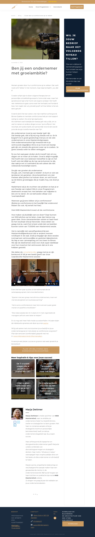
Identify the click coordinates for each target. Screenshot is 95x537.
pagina (45, 323)
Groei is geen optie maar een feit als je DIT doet (23, 389)
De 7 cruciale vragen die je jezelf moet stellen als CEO (23, 368)
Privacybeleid (15, 528)
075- (34, 521)
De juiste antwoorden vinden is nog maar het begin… (47, 368)
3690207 (39, 521)
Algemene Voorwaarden (15, 526)
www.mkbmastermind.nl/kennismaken (27, 336)
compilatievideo (30, 252)
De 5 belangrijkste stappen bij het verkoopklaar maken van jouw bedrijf (47, 389)
